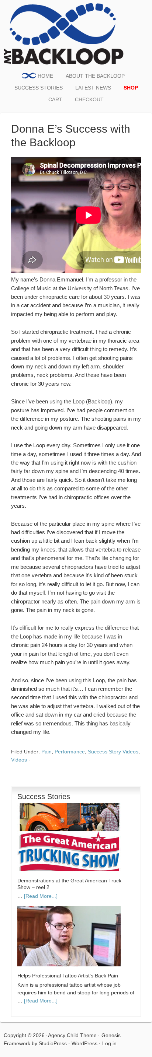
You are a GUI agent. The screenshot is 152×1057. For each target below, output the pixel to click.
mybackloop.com (64, 33)
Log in (109, 1043)
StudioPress (53, 1043)
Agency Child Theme (72, 1035)
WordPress (84, 1043)
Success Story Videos (113, 752)
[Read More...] (41, 896)
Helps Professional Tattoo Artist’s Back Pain (67, 976)
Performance (70, 752)
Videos (19, 760)
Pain (46, 752)
